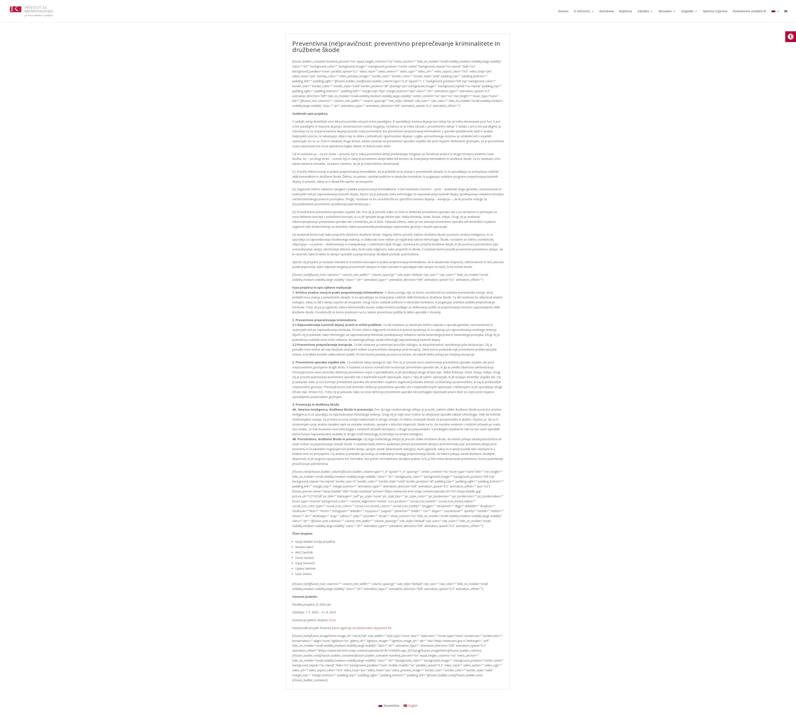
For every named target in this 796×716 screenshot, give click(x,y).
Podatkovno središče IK (749, 11)
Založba (643, 11)
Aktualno (665, 11)
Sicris (332, 620)
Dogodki (687, 11)
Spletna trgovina (715, 11)
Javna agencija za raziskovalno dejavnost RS (361, 628)
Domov (563, 11)
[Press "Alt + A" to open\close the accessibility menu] (790, 36)
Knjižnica (625, 11)
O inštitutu (582, 11)
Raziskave (606, 11)
